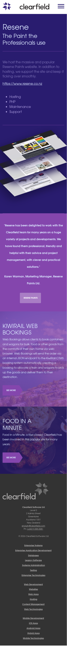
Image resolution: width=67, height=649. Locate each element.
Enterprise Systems (33, 545)
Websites (33, 589)
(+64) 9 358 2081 (35, 528)
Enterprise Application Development (33, 550)
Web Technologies (33, 609)
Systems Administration (33, 565)
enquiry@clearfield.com (33, 525)
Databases (33, 555)
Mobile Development (33, 618)
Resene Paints (31, 297)
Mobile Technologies (33, 638)
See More (11, 390)
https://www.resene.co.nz (22, 83)
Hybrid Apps (33, 633)
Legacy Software (33, 560)
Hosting (33, 599)
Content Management (33, 604)
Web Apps (33, 594)
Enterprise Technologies (33, 575)
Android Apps (33, 628)
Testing (33, 570)
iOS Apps (33, 623)
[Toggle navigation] (60, 6)
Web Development (33, 584)
